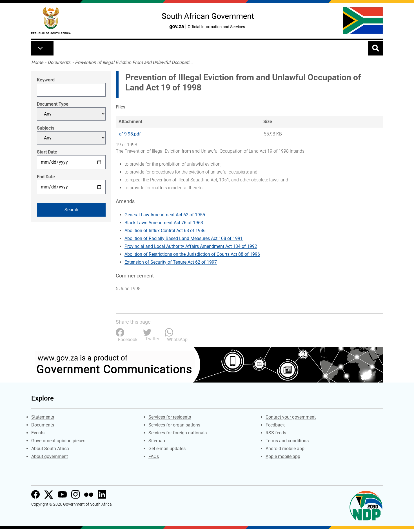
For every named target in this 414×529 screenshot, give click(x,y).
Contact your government (291, 417)
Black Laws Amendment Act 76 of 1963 (163, 222)
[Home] (51, 20)
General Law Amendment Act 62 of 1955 (164, 214)
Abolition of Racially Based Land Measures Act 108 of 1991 (183, 238)
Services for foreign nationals (177, 432)
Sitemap (156, 440)
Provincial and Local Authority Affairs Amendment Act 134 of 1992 (190, 246)
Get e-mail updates (167, 448)
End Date (46, 176)
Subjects (45, 128)
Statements (42, 417)
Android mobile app (285, 448)
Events (37, 432)
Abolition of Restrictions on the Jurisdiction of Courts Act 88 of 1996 (192, 254)
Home (37, 62)
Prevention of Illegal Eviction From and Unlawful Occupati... (134, 62)
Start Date (47, 152)
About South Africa (50, 448)
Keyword (46, 80)
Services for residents (169, 417)
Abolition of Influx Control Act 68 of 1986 (165, 230)
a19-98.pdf (130, 134)
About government (49, 456)
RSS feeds (276, 432)
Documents (59, 62)
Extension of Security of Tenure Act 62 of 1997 (170, 262)
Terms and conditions (287, 440)
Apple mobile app (283, 456)
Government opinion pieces (58, 440)
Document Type (52, 104)
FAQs (153, 456)
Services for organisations (174, 425)
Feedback (275, 425)
